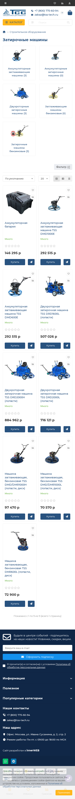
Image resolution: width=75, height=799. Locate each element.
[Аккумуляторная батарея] (20, 202)
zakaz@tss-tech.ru (46, 14)
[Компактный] (69, 178)
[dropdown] (5, 3)
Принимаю (64, 792)
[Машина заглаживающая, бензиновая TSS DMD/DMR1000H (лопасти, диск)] (20, 453)
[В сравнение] (32, 197)
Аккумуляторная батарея (16, 224)
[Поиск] (68, 22)
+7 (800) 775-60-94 (46, 10)
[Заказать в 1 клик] (31, 262)
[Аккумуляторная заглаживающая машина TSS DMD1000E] (55, 202)
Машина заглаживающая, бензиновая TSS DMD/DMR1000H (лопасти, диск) (16, 481)
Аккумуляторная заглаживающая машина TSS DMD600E (16, 312)
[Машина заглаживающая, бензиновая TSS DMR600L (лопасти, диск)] (20, 540)
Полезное (11, 688)
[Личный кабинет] (69, 3)
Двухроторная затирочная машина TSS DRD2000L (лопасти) (54, 395)
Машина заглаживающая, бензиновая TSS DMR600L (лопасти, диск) (18, 568)
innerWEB (33, 750)
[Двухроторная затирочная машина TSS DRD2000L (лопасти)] (55, 370)
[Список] (63, 178)
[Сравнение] (62, 3)
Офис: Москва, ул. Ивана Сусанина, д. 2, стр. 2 (36, 734)
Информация (14, 678)
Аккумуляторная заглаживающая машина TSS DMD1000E (51, 228)
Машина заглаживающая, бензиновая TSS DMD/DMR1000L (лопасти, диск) (51, 481)
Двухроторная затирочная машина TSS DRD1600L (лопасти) (54, 312)
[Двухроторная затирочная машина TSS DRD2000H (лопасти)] (20, 370)
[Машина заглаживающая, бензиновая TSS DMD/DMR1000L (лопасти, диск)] (55, 453)
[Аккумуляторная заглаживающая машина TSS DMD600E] (20, 286)
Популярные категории (23, 698)
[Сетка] (56, 178)
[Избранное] (55, 3)
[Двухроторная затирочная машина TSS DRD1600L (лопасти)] (55, 286)
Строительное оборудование (28, 31)
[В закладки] (32, 190)
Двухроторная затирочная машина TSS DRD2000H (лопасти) (18, 395)
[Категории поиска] (32, 22)
